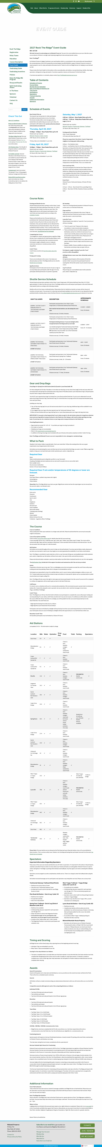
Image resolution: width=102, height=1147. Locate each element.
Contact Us (13, 100)
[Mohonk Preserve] (14, 8)
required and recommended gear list (46, 431)
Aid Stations (34, 92)
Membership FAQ (20, 142)
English (85, 1145)
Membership (64, 8)
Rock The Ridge (15, 49)
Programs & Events (53, 8)
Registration (14, 52)
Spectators (33, 94)
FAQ (11, 103)
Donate (87, 1125)
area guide (88, 1106)
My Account (87, 1136)
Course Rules (34, 85)
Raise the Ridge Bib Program (16, 78)
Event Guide (14, 65)
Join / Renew (87, 1131)
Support (79, 8)
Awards (32, 97)
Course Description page (43, 538)
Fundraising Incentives (17, 71)
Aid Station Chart (37, 562)
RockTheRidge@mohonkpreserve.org (67, 75)
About (36, 8)
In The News (14, 91)
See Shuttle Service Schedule (45, 231)
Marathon (13, 59)
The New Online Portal (14, 136)
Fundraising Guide (16, 68)
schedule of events (34, 215)
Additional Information (37, 99)
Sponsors (33, 101)
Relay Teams (14, 55)
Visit (31, 8)
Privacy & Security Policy (14, 1136)
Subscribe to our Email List (44, 1140)
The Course (33, 90)
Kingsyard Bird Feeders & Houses (17, 123)
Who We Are (40, 1136)
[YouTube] (79, 1)
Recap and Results (16, 83)
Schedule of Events (36, 83)
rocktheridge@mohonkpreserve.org (71, 293)
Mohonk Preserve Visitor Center (39, 136)
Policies (12, 75)
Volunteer (72, 8)
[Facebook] (73, 1)
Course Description (16, 62)
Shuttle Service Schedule (38, 87)
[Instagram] (76, 1)
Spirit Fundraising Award (16, 86)
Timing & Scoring (35, 96)
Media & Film (86, 8)
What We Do (43, 8)
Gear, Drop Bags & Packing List (39, 88)
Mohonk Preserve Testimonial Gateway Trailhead (43, 151)
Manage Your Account (43, 1131)
